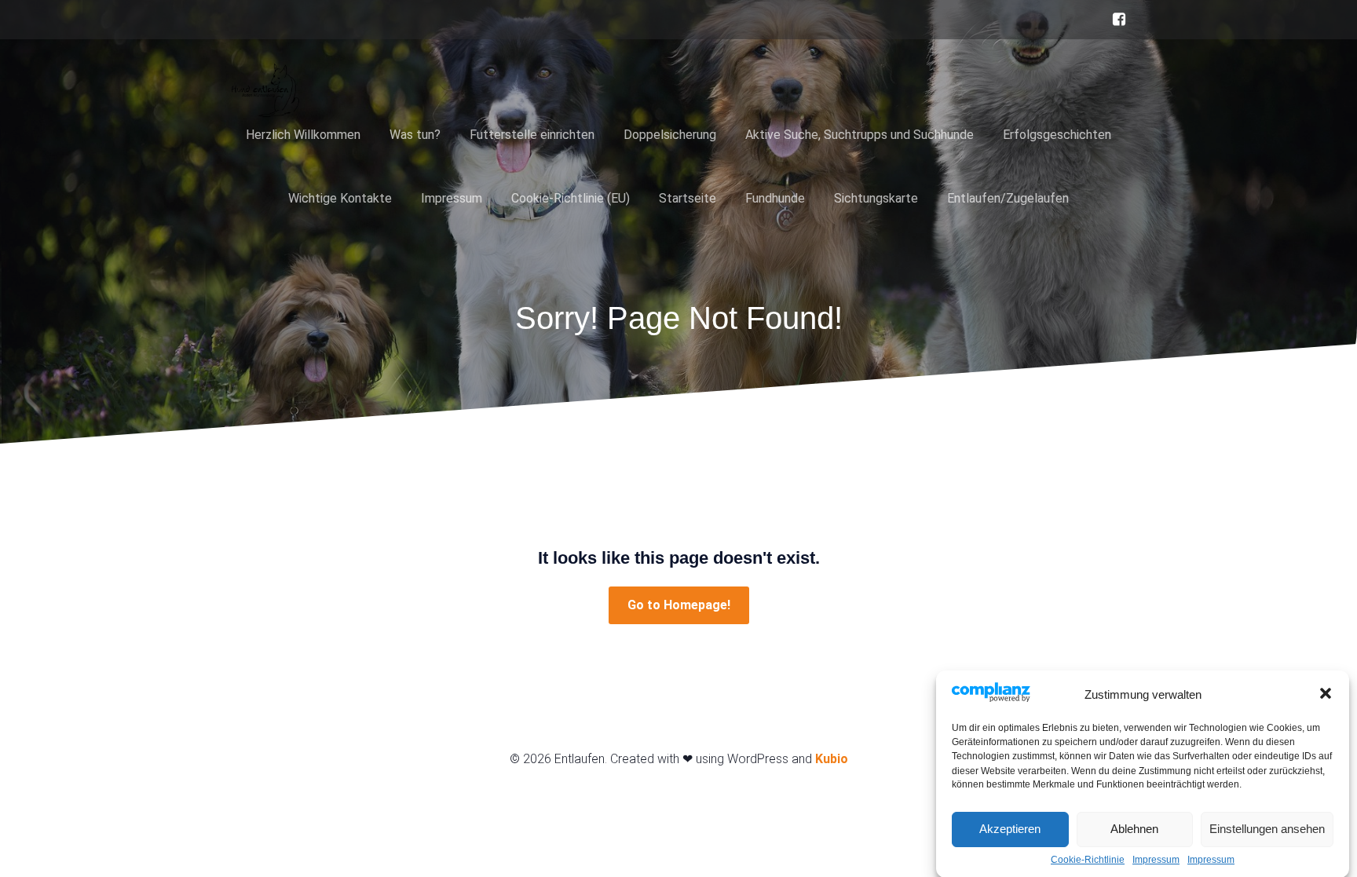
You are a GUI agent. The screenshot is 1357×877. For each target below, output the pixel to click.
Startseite (687, 198)
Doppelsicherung (670, 134)
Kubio (831, 758)
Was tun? (415, 134)
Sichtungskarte (876, 198)
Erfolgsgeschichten (1057, 134)
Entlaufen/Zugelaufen (1008, 198)
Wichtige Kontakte (340, 198)
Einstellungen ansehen (1267, 828)
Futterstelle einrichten (532, 134)
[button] (1325, 693)
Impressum (1156, 859)
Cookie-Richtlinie (1088, 859)
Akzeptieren (1010, 828)
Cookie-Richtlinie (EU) (570, 198)
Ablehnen (1134, 828)
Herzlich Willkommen (303, 134)
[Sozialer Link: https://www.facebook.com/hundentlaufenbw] (1115, 19)
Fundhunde (775, 198)
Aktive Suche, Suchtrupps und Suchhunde (859, 134)
